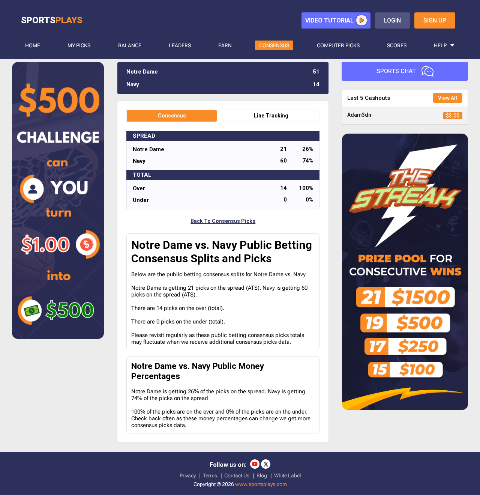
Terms (210, 475)
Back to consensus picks (222, 221)
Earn (225, 45)
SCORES (396, 45)
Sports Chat (396, 71)
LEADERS (180, 45)
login (392, 20)
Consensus (172, 116)
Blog (261, 475)
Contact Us (236, 475)
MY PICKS (79, 45)
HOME (32, 45)
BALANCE (129, 45)
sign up (434, 20)
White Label (287, 475)
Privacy (188, 475)
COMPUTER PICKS (338, 45)
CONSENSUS (274, 45)
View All (447, 98)
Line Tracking (271, 116)
